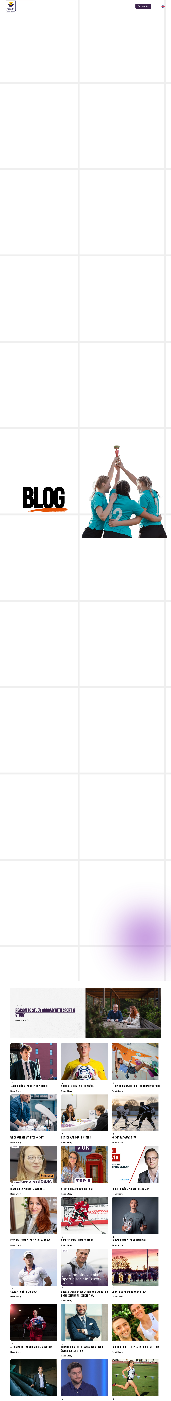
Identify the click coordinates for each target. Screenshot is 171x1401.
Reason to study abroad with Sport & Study (45, 1013)
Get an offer (143, 6)
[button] (163, 6)
